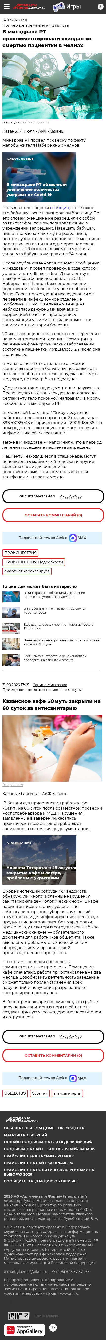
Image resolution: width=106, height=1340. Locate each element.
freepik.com (12, 785)
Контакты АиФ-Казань (71, 1149)
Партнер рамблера (46, 1315)
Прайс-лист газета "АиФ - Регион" (39, 1156)
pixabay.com (38, 122)
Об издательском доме (29, 1128)
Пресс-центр (71, 1128)
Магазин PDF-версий (25, 1135)
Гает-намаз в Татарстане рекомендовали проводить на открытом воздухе (55, 658)
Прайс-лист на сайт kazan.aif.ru (38, 1163)
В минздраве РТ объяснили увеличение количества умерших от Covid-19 (54, 595)
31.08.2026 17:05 (15, 685)
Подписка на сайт (23, 1149)
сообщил (59, 207)
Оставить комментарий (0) (53, 515)
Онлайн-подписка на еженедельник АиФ (48, 1142)
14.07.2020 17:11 (14, 20)
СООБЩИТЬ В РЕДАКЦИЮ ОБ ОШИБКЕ (41, 1181)
